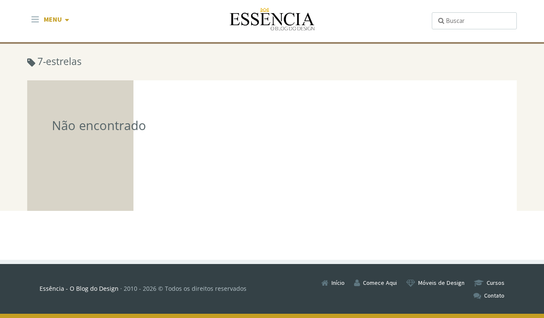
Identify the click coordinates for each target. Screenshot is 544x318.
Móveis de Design (441, 283)
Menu (53, 19)
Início (338, 283)
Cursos (495, 283)
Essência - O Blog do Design (79, 288)
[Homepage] (272, 19)
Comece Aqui (380, 283)
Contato (494, 295)
